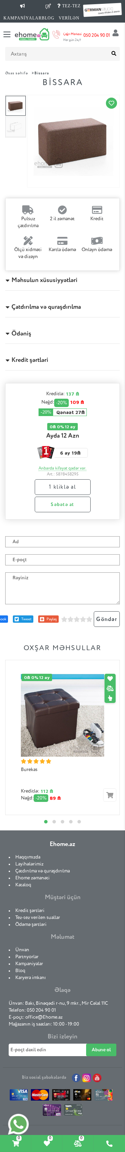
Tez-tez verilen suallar (37, 917)
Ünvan (22, 949)
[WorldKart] (52, 1111)
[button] (46, 821)
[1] (64, 619)
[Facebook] (76, 1078)
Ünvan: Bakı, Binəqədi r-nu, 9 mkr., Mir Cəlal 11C (58, 1003)
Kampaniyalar (29, 963)
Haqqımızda (27, 857)
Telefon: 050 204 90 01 (32, 1010)
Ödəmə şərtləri (31, 924)
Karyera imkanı (30, 977)
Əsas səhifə (16, 73)
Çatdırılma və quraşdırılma (42, 871)
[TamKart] (73, 1111)
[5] (89, 619)
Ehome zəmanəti (32, 878)
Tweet (26, 619)
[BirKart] (61, 1096)
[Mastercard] (40, 1096)
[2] (70, 619)
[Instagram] (86, 1078)
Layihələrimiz (29, 864)
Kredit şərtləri (29, 910)
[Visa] (19, 1096)
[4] (83, 619)
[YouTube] (97, 1078)
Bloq (20, 970)
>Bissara (40, 73)
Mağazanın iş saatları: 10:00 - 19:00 (44, 1024)
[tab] (15, 1143)
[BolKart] (103, 1096)
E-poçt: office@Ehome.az (35, 1017)
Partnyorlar (27, 956)
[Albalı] (82, 1096)
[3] (77, 619)
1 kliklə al (62, 487)
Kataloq (23, 884)
